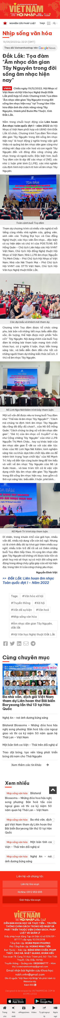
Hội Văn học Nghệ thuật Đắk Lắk (34, 634)
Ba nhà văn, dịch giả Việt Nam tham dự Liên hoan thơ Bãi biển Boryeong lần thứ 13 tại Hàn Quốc (28, 702)
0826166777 (40, 963)
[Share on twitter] (12, 644)
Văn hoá (43, 609)
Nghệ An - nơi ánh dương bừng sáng (25, 717)
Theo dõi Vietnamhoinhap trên (21, 47)
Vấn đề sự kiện (22, 609)
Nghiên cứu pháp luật (23, 23)
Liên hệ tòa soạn (30, 884)
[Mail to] (26, 644)
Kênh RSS (29, 985)
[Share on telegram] (33, 644)
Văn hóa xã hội (33, 596)
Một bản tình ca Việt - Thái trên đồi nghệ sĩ (30, 744)
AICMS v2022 (30, 994)
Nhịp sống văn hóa (27, 33)
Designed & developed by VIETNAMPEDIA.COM (28, 991)
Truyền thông (21, 603)
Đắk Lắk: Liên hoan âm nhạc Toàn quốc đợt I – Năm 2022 (28, 580)
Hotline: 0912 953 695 (30, 892)
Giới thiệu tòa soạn (30, 899)
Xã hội (41, 603)
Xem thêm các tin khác (26, 765)
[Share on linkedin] (19, 644)
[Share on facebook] (5, 644)
